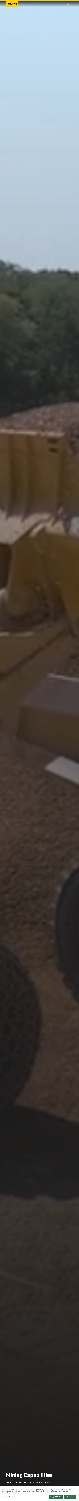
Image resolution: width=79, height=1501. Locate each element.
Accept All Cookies (56, 1497)
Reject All (70, 1497)
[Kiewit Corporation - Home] (12, 4)
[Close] (76, 1489)
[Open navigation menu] (68, 4)
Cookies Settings (8, 1497)
